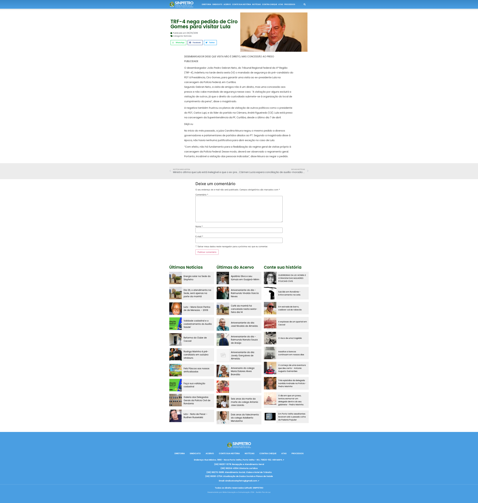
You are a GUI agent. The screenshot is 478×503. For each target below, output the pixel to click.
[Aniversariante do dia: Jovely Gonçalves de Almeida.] (223, 355)
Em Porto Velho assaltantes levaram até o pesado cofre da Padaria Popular (292, 416)
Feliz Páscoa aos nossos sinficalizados (196, 370)
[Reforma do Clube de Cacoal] (175, 339)
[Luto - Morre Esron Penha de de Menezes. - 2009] (175, 308)
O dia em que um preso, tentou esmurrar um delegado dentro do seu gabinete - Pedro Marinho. (291, 400)
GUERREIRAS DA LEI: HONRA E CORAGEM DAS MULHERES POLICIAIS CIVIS (292, 278)
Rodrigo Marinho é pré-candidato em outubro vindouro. (196, 354)
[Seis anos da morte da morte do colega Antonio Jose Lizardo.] (223, 401)
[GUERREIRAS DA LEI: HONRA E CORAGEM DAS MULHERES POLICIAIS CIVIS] (270, 278)
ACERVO (227, 4)
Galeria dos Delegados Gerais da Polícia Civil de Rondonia (197, 400)
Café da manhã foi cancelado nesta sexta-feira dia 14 (244, 309)
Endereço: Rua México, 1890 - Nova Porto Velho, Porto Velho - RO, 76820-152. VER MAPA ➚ (239, 459)
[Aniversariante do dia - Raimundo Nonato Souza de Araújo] (223, 339)
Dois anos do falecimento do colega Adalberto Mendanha (245, 417)
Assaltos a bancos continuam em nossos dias (291, 353)
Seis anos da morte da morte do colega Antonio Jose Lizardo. (244, 402)
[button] (178, 42)
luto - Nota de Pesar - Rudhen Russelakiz (195, 416)
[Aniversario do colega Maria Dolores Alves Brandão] (223, 371)
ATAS (280, 4)
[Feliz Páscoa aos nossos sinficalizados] (175, 370)
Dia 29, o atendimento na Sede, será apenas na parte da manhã (197, 293)
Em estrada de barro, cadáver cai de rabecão (290, 308)
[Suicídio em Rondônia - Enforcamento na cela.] (270, 293)
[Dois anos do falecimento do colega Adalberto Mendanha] (223, 417)
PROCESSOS (289, 4)
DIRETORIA (206, 4)
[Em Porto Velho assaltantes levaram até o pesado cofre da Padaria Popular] (270, 416)
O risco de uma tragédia (290, 338)
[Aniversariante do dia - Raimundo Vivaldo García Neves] (223, 293)
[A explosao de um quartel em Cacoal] (270, 323)
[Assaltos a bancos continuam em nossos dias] (270, 353)
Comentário (201, 195)
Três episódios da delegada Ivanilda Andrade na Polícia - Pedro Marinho (292, 383)
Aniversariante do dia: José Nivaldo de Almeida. (244, 324)
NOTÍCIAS (256, 4)
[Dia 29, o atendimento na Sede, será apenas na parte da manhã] (175, 293)
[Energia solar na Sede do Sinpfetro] (175, 278)
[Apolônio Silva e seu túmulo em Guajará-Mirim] (223, 278)
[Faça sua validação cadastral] (175, 385)
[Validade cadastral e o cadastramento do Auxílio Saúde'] (175, 323)
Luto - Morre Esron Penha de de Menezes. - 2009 (197, 309)
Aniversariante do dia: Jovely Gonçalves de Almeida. (242, 355)
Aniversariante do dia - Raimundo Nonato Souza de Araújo (244, 339)
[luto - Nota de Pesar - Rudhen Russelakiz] (175, 416)
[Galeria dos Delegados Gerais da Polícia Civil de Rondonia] (175, 400)
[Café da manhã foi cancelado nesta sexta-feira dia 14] (223, 308)
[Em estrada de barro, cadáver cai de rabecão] (270, 308)
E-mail (199, 236)
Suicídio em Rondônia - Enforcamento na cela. (289, 293)
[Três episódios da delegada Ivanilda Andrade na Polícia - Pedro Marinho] (270, 383)
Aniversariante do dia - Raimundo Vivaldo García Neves (245, 293)
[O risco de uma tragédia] (270, 338)
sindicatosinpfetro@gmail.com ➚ (242, 480)
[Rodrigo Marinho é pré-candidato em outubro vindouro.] (175, 354)
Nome (199, 226)
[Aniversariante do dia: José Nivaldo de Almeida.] (223, 324)
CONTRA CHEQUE (269, 4)
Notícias (188, 36)
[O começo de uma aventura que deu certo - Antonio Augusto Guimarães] (270, 368)
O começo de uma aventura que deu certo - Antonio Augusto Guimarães (292, 368)
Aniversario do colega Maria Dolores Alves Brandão (242, 371)
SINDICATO (217, 4)
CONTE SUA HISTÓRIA (241, 4)
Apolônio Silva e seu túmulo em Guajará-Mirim (245, 278)
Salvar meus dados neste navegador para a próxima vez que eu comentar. (233, 246)
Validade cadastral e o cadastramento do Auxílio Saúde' (198, 324)
